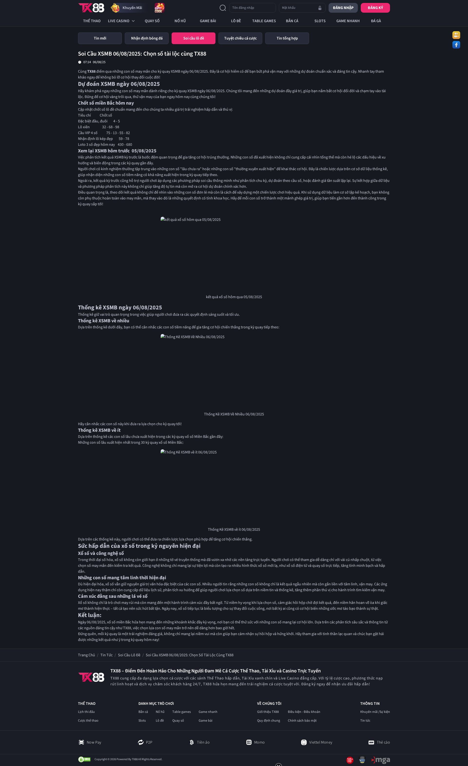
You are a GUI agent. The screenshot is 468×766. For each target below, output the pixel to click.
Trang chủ (86, 655)
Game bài (205, 720)
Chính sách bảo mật (302, 720)
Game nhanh (208, 711)
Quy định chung (268, 720)
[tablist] (234, 38)
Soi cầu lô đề (129, 655)
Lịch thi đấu (86, 711)
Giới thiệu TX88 (268, 711)
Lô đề (160, 720)
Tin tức (106, 655)
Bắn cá (143, 711)
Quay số (178, 720)
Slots (142, 720)
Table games (181, 711)
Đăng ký (375, 7)
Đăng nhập (343, 7)
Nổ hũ (160, 711)
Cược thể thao (88, 720)
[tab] (100, 38)
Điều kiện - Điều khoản (304, 711)
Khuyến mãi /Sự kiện (375, 711)
